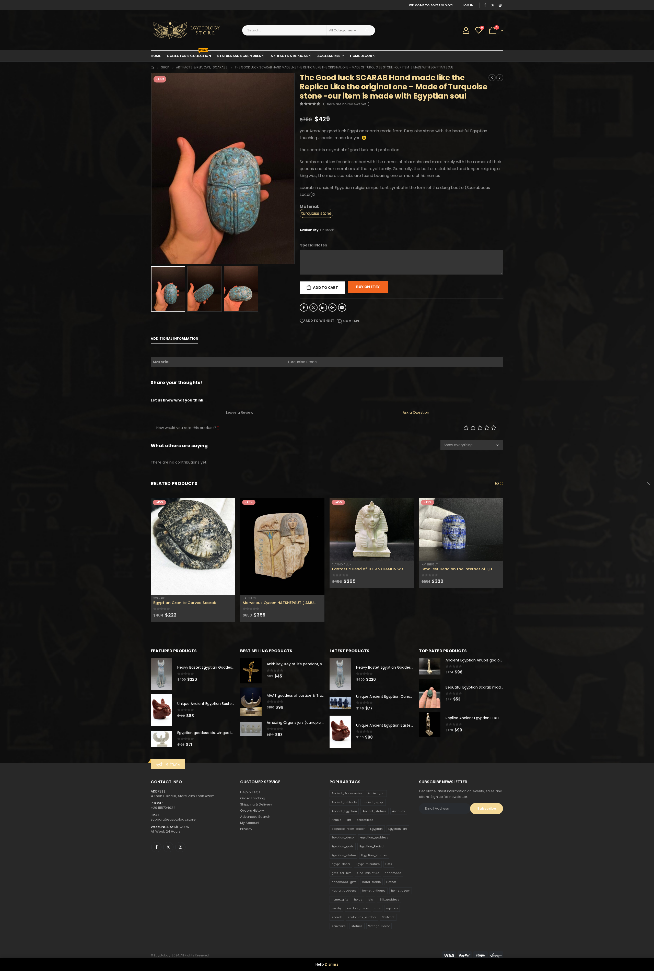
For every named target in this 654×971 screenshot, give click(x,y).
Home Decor (361, 55)
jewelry (337, 908)
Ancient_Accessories (347, 793)
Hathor (391, 882)
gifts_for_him (342, 873)
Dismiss (331, 964)
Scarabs (159, 598)
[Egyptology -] (183, 30)
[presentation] (152, 168)
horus (358, 899)
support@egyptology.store (173, 819)
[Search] (367, 30)
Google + (332, 307)
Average (480, 427)
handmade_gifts (344, 882)
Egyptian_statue (344, 855)
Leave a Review (239, 412)
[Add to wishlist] (232, 598)
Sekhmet (388, 917)
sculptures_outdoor (362, 917)
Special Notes (313, 245)
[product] (193, 546)
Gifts (388, 864)
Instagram (180, 847)
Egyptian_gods (343, 846)
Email (342, 307)
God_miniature (368, 873)
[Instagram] (500, 5)
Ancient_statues (375, 811)
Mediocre (473, 427)
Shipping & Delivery (256, 804)
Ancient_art (376, 793)
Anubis (336, 820)
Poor (466, 427)
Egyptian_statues (374, 855)
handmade (393, 873)
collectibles (365, 820)
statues (357, 926)
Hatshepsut (251, 598)
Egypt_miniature (368, 864)
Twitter (313, 307)
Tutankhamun (342, 564)
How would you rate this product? (187, 427)
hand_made (371, 882)
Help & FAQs (250, 792)
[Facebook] (485, 5)
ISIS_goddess (389, 899)
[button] (497, 483)
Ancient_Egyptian (344, 811)
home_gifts (340, 899)
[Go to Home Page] (152, 67)
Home (155, 55)
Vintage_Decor (379, 926)
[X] (492, 5)
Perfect (493, 427)
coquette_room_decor (348, 829)
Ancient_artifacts (344, 802)
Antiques (398, 811)
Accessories (329, 55)
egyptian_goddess (374, 837)
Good (486, 427)
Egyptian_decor (343, 837)
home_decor (400, 891)
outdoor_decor (358, 908)
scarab (337, 917)
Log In (468, 5)
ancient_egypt (373, 802)
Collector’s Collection (189, 54)
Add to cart (325, 287)
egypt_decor (341, 864)
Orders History (252, 810)
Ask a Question (416, 412)
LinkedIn (323, 307)
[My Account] (466, 30)
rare (377, 908)
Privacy (246, 828)
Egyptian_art (397, 829)
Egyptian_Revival (371, 846)
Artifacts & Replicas (289, 55)
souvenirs (339, 926)
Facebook (304, 307)
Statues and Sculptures (239, 55)
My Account (249, 822)
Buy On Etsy (368, 286)
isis (370, 899)
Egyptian (376, 829)
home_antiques (374, 891)
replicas (392, 908)
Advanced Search (255, 816)
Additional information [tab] (174, 338)
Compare (351, 321)
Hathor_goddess (344, 891)
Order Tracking (252, 798)
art (349, 820)
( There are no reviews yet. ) (346, 104)
